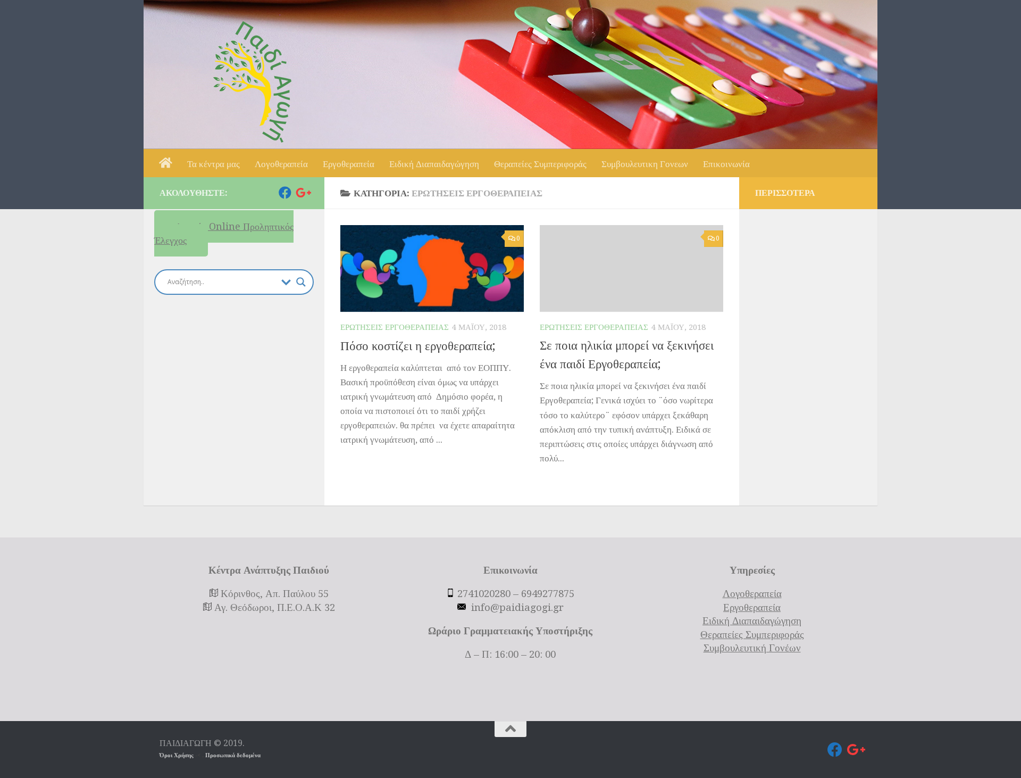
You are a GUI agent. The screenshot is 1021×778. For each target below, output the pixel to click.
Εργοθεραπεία (348, 164)
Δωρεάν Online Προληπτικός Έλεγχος (224, 233)
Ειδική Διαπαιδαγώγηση (434, 164)
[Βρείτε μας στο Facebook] (285, 192)
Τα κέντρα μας (213, 164)
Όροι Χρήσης (177, 755)
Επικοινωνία (726, 164)
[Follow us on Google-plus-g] (302, 192)
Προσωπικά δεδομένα (233, 755)
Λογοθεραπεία (281, 164)
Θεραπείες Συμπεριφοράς (540, 164)
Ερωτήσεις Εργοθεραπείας (394, 327)
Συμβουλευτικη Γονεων (644, 164)
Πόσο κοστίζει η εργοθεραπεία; (417, 345)
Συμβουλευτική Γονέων (752, 648)
